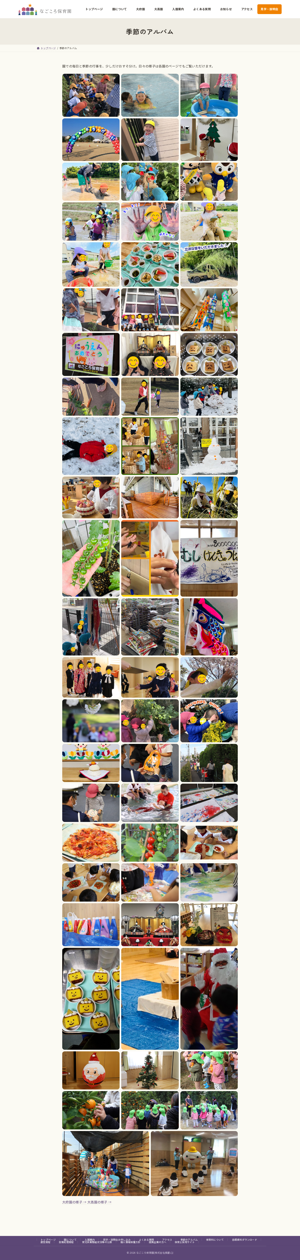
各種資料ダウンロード (244, 1239)
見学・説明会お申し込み (117, 1239)
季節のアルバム (189, 1239)
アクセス (167, 1239)
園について (70, 1239)
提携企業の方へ (157, 1242)
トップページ (48, 1239)
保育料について (215, 1239)
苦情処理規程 (66, 1242)
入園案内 (90, 1239)
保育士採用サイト (185, 1242)
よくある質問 (146, 1239)
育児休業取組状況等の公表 (97, 1242)
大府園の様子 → (74, 1201)
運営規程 (45, 1242)
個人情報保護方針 (130, 1242)
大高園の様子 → (99, 1201)
